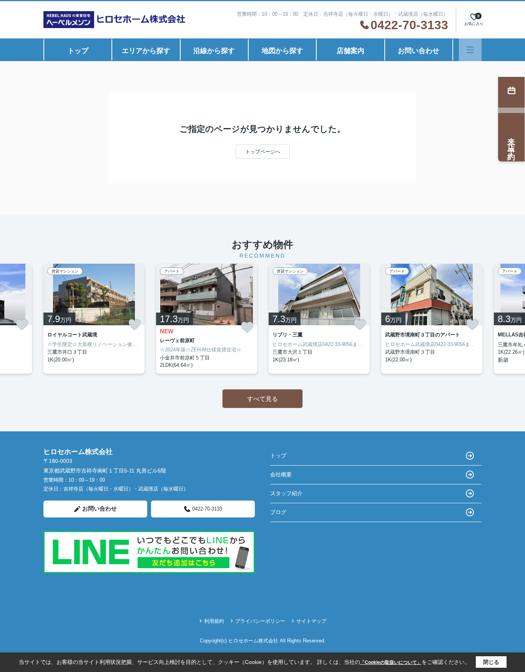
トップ (78, 51)
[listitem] (94, 319)
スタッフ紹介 (286, 493)
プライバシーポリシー (260, 621)
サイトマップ (311, 621)
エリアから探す (146, 51)
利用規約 (214, 621)
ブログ (278, 512)
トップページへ (262, 152)
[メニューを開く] (470, 49)
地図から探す (282, 51)
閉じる (491, 662)
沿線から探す (214, 51)
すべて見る (262, 399)
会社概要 (281, 474)
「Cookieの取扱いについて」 (391, 662)
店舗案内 (350, 51)
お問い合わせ (418, 51)
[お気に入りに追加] (22, 324)
